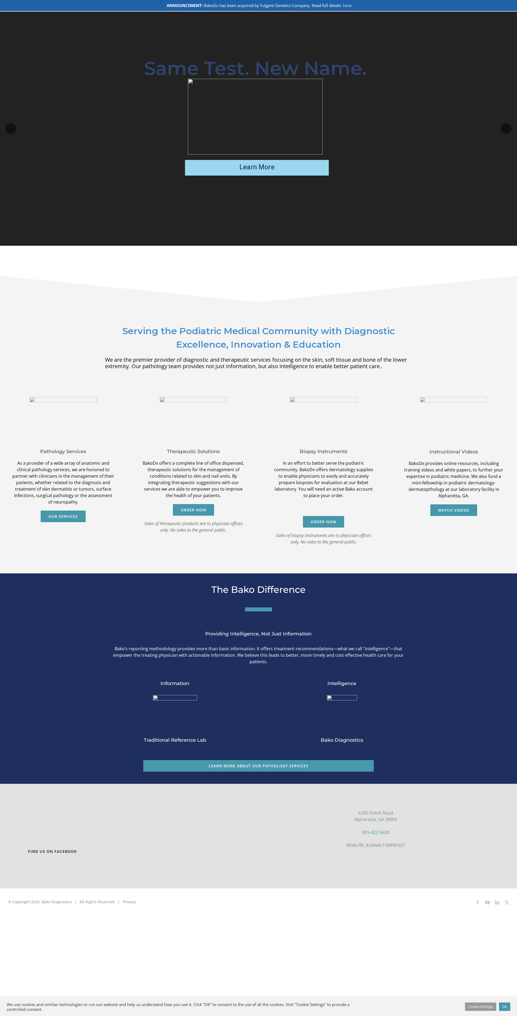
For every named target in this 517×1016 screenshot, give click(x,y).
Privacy (129, 901)
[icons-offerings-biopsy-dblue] (323, 399)
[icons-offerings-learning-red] (453, 399)
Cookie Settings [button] (480, 1006)
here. (347, 5)
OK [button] (504, 1006)
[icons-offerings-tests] (63, 399)
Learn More (257, 167)
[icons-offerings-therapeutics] (193, 399)
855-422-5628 (375, 832)
